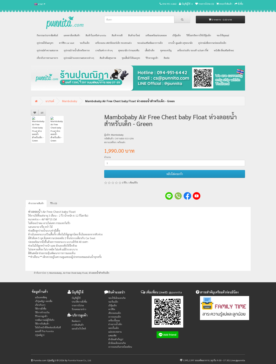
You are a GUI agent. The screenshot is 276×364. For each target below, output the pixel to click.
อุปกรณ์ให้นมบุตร (45, 42)
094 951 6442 (169, 3)
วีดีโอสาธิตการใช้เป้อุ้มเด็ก (198, 35)
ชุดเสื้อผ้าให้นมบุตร (131, 57)
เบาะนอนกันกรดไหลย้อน (120, 346)
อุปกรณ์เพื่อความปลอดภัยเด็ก (212, 42)
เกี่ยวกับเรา (40, 304)
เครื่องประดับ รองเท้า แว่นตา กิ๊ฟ (192, 50)
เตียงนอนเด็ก (114, 312)
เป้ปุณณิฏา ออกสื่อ (43, 301)
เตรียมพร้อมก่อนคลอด (156, 35)
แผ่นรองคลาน (115, 331)
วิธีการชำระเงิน (42, 312)
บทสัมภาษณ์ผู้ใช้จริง (44, 319)
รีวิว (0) (53, 203)
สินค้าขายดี (117, 35)
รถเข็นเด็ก (85, 42)
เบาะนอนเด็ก (114, 316)
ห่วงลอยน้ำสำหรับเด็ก (99, 272)
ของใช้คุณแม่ (223, 35)
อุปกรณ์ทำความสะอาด (47, 50)
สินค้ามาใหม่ (134, 35)
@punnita (175, 292)
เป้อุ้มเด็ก (176, 35)
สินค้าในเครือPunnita (96, 35)
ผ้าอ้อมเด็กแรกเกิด (117, 342)
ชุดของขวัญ (166, 50)
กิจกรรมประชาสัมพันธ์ (47, 35)
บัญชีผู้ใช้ (76, 297)
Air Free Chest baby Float (75, 272)
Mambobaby (69, 101)
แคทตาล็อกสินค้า (72, 35)
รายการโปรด (78, 305)
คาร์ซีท (111, 309)
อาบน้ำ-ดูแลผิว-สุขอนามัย (180, 42)
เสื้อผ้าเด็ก (150, 50)
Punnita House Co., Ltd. (79, 360)
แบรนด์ (50, 101)
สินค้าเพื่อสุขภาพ (108, 57)
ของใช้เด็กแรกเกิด (117, 297)
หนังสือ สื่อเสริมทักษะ (224, 50)
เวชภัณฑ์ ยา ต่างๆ (104, 50)
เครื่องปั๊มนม (114, 320)
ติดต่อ (167, 57)
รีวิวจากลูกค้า (152, 57)
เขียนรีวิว (133, 182)
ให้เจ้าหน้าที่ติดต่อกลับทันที (48, 327)
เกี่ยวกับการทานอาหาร (47, 57)
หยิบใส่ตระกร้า (174, 174)
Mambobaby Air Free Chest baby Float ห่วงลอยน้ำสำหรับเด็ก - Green (130, 101)
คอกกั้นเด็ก (113, 327)
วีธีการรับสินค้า (42, 323)
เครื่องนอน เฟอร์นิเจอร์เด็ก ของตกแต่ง (113, 42)
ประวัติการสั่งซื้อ (79, 301)
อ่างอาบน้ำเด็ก (115, 324)
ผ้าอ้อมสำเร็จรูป (115, 339)
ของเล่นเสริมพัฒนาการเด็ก (150, 42)
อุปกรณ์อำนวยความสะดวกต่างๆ (79, 57)
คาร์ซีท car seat (66, 42)
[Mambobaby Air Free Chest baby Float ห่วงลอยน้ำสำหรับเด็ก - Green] (38, 129)
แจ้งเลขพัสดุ (41, 297)
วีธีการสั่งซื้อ (40, 308)
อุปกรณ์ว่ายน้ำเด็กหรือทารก (77, 50)
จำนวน (107, 157)
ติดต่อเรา (76, 320)
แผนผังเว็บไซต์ (79, 328)
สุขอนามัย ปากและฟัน (128, 50)
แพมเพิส (112, 335)
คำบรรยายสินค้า (36, 203)
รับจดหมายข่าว (79, 309)
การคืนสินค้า (78, 324)
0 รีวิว (124, 182)
